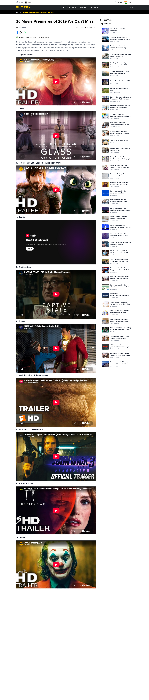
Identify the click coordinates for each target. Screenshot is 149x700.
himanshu (22, 27)
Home (18, 12)
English (119, 2)
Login (131, 7)
